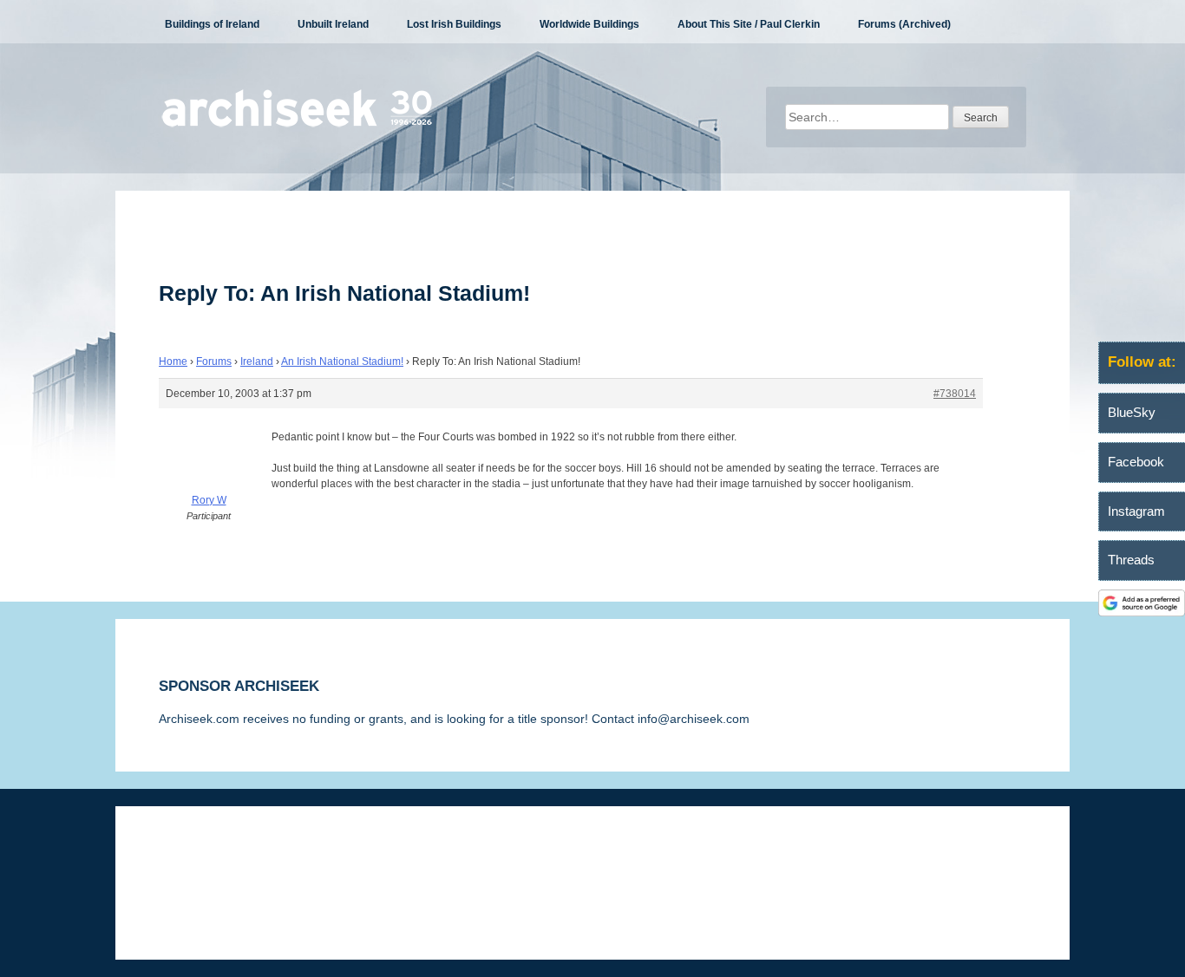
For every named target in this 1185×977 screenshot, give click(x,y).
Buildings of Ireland (212, 24)
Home (173, 361)
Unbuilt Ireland (333, 24)
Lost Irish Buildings (454, 24)
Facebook (1136, 461)
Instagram (1136, 511)
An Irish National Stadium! (342, 361)
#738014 (954, 394)
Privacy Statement (368, 858)
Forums (214, 361)
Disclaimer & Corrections (226, 858)
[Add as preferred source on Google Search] (1141, 612)
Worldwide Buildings (589, 24)
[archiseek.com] (297, 126)
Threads (1131, 559)
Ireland (256, 361)
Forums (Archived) (904, 24)
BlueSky (1132, 412)
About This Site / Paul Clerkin (749, 24)
